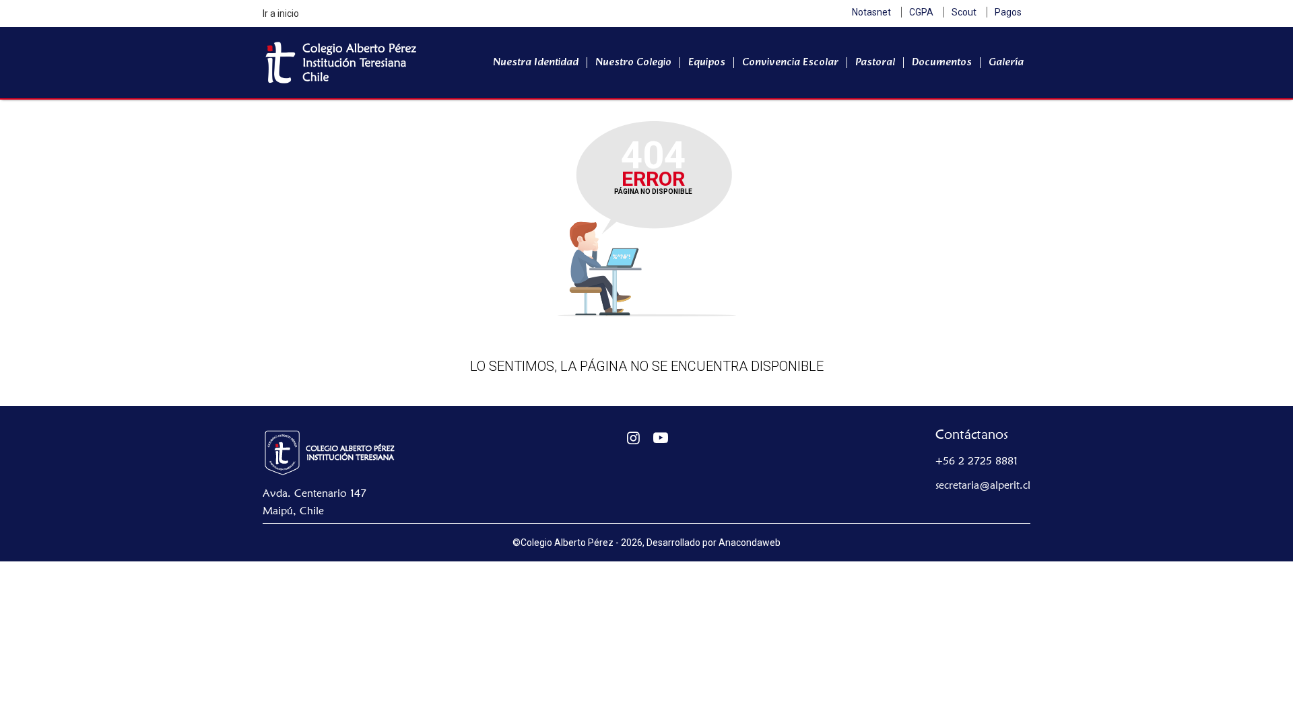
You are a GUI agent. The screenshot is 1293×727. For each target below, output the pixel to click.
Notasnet (871, 12)
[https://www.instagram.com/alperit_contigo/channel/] (633, 437)
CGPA (921, 12)
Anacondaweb (750, 542)
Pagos (1008, 12)
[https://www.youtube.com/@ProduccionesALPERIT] (661, 437)
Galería (1006, 62)
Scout (964, 12)
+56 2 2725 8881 (976, 460)
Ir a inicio (281, 13)
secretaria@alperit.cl (982, 485)
